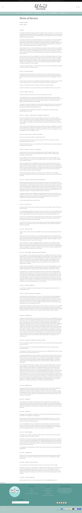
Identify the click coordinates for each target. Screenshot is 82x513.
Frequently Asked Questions (31, 493)
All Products (48, 488)
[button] (3, 7)
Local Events (48, 493)
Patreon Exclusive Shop (48, 495)
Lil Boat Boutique (63, 510)
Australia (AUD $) (4, 509)
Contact (31, 490)
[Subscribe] (27, 502)
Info (31, 488)
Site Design (70, 510)
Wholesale (48, 492)
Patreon (31, 492)
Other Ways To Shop (48, 490)
